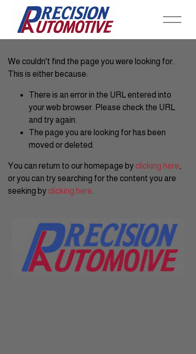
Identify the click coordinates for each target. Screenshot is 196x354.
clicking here (157, 165)
